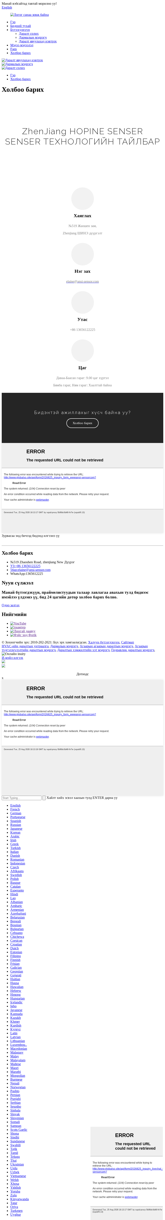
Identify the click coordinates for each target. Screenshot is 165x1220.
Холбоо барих (20, 53)
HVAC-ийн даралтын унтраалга (25, 646)
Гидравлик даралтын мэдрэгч (132, 650)
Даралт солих (29, 33)
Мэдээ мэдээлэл (21, 45)
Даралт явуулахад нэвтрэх (38, 41)
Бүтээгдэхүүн (20, 30)
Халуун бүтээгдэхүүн (103, 642)
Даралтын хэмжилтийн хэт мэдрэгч (83, 650)
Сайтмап (127, 642)
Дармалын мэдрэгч (33, 37)
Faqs (13, 49)
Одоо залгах (11, 605)
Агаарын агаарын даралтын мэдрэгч (106, 646)
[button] (82, 423)
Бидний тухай (20, 26)
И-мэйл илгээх (12, 658)
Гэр (12, 22)
